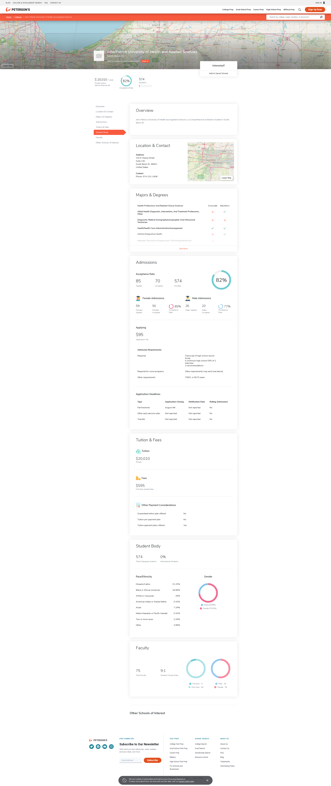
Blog (8, 3)
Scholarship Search (202, 753)
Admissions (101, 122)
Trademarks (225, 762)
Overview (100, 106)
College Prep (227, 10)
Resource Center (201, 757)
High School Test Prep (178, 762)
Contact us (55, 3)
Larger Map (7, 65)
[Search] (299, 9)
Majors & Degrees (104, 116)
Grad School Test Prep (178, 748)
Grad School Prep (243, 10)
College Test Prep (176, 744)
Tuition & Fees (102, 127)
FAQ (46, 3)
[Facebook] (98, 746)
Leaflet (301, 22)
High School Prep (273, 10)
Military (173, 757)
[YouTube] (104, 746)
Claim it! (145, 61)
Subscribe (152, 760)
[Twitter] (91, 746)
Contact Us (224, 748)
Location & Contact (104, 111)
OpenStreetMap (313, 22)
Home (8, 17)
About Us (224, 744)
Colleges (18, 17)
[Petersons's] (18, 9)
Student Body (102, 132)
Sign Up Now (315, 9)
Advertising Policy (227, 766)
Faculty (99, 137)
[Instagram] (111, 746)
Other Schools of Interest (107, 142)
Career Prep (258, 10)
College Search (201, 744)
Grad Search (200, 748)
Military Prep (289, 10)
